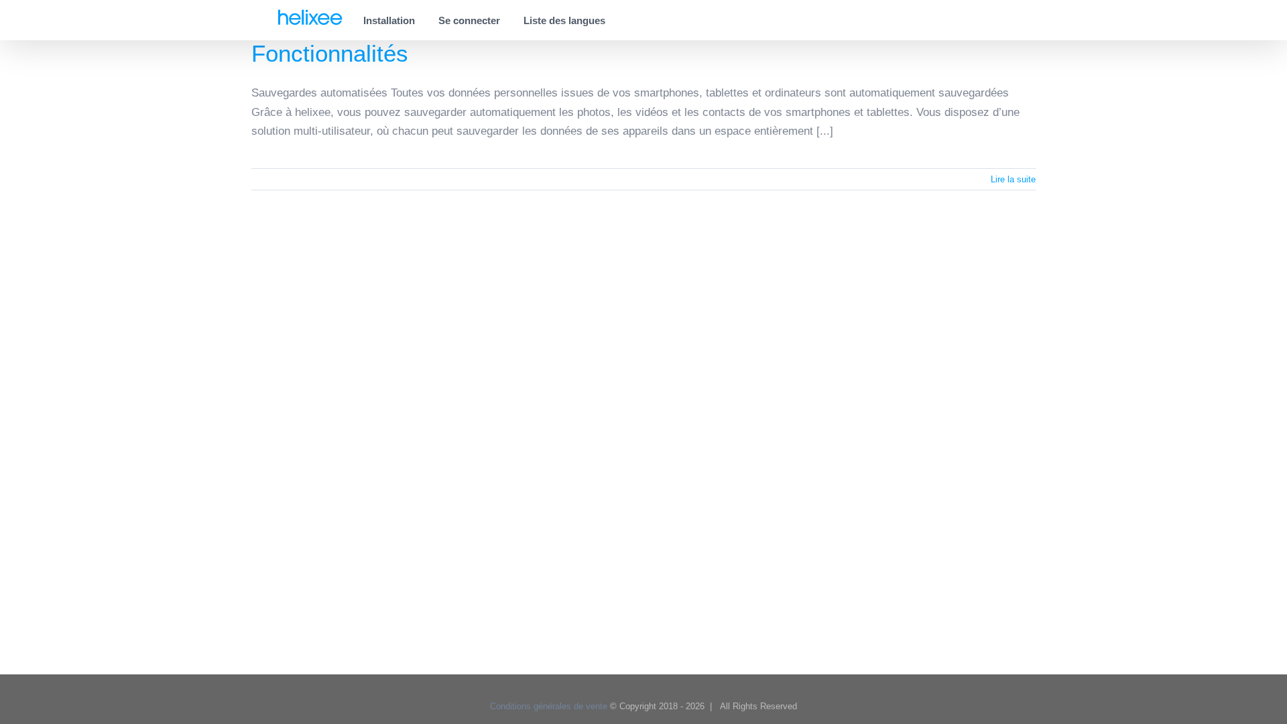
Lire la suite (1013, 179)
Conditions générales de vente (548, 706)
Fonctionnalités (329, 53)
